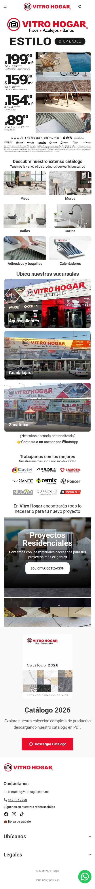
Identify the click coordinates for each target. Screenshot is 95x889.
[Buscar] (80, 7)
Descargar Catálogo (50, 744)
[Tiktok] (21, 814)
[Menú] (5, 7)
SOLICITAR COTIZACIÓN (47, 568)
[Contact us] (84, 876)
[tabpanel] (47, 552)
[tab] (47, 593)
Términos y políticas (47, 880)
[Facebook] (6, 814)
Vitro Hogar (52, 870)
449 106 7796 (17, 800)
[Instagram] (14, 814)
